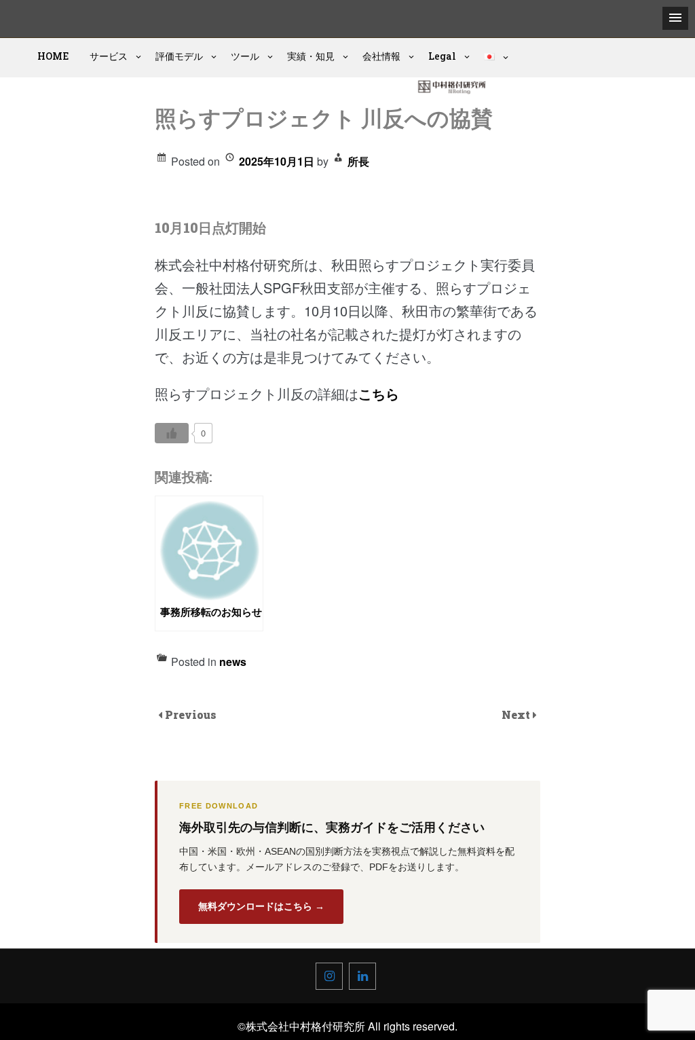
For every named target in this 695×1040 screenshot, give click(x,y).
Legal (442, 56)
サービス (109, 56)
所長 (358, 161)
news (232, 661)
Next (517, 714)
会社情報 (381, 56)
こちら (378, 393)
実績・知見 (311, 56)
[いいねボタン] (172, 433)
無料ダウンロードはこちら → (261, 906)
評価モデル (179, 56)
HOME (53, 56)
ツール (245, 56)
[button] (675, 18)
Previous (191, 714)
